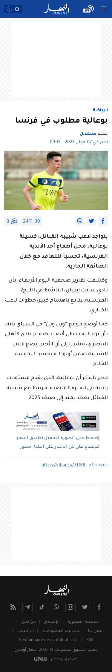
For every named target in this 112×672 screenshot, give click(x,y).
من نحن (28, 622)
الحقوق (80, 650)
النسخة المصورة (83, 622)
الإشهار (52, 622)
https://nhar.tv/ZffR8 (63, 465)
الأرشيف (25, 631)
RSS (89, 640)
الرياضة (100, 110)
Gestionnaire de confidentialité (48, 640)
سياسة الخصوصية (60, 631)
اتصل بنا (96, 631)
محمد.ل (88, 134)
